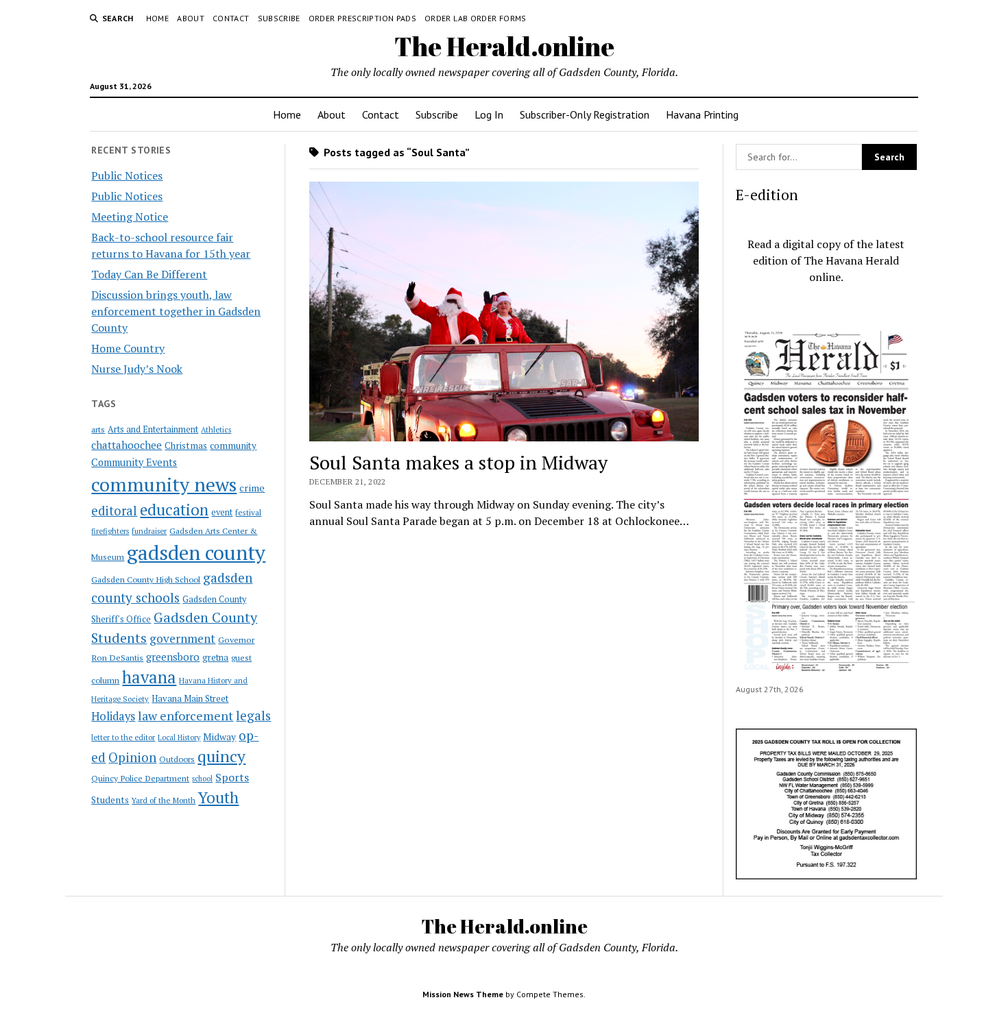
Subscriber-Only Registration (584, 114)
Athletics (216, 430)
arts (98, 429)
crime (252, 487)
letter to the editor (123, 737)
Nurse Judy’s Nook (136, 368)
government (182, 638)
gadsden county (196, 552)
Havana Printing (702, 114)
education (174, 510)
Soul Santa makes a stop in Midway (458, 462)
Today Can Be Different (149, 274)
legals (253, 715)
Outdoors (177, 758)
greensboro (173, 656)
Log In (489, 114)
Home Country (128, 348)
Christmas (186, 445)
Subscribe (279, 18)
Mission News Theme (462, 994)
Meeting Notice (129, 216)
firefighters (110, 531)
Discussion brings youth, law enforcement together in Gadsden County (176, 311)
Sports (232, 777)
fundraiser (149, 531)
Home (157, 18)
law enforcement (185, 715)
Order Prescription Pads (362, 18)
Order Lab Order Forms (475, 18)
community (233, 445)
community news (164, 484)
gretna (215, 657)
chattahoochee (126, 445)
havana (149, 677)
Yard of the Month (163, 800)
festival (248, 512)
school (202, 778)
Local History (179, 737)
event (221, 512)
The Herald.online (504, 46)
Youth (218, 797)
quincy (221, 756)
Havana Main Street (190, 698)
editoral (114, 510)
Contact (231, 18)
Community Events (134, 462)
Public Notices (127, 175)
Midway (219, 737)
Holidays (113, 716)
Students (110, 800)
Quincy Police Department (140, 777)
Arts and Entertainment (153, 429)
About (190, 18)
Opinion (132, 757)
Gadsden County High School (145, 579)
